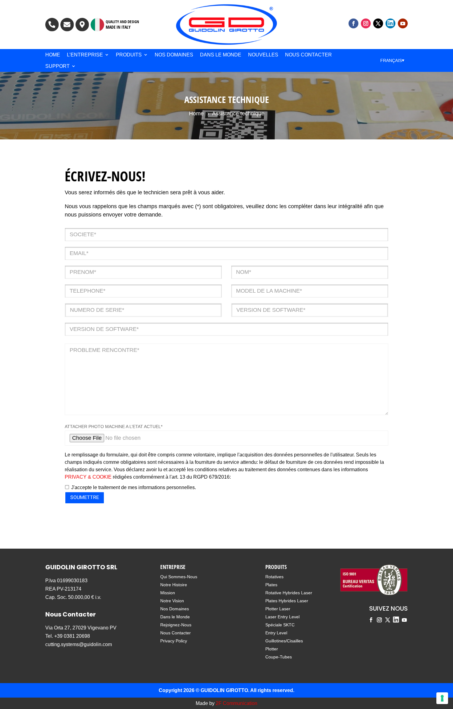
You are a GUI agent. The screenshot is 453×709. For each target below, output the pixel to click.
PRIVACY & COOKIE (88, 477)
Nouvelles (263, 54)
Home (52, 54)
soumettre (84, 497)
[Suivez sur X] (378, 23)
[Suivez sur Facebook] (353, 23)
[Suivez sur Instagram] (366, 23)
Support (57, 66)
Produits (129, 54)
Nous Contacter (308, 54)
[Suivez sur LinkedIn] (390, 23)
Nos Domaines (174, 54)
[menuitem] (392, 60)
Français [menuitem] (391, 60)
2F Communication (236, 703)
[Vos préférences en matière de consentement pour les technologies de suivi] (442, 698)
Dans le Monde (220, 54)
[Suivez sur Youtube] (403, 23)
